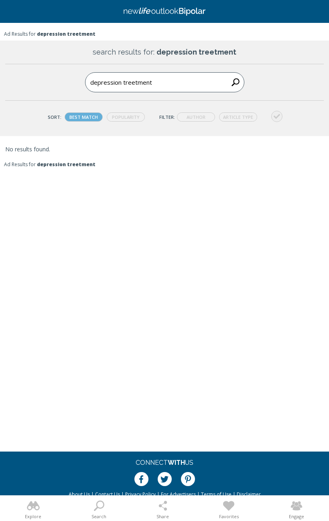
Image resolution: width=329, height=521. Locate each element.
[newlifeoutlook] (164, 12)
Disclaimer (249, 494)
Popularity (126, 117)
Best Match (83, 117)
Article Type (238, 117)
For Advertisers (178, 494)
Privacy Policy (140, 494)
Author (196, 117)
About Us (79, 494)
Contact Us (107, 494)
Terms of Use (216, 494)
